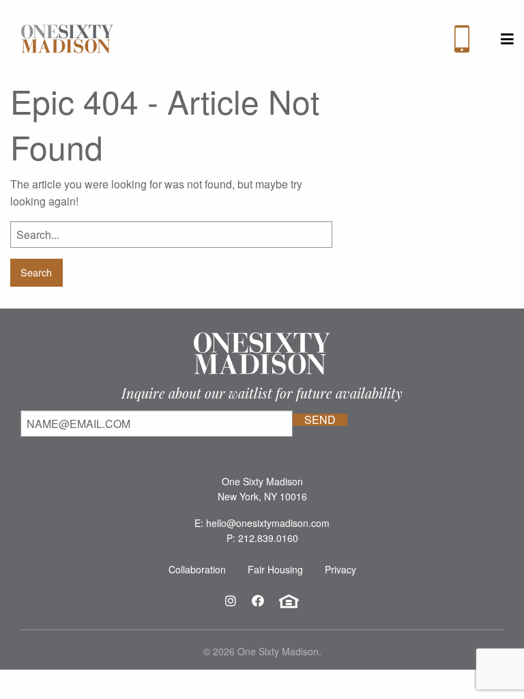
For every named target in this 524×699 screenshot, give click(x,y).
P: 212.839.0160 (262, 538)
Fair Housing (275, 569)
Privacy (340, 569)
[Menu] (507, 39)
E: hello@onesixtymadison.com (262, 523)
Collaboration (197, 569)
